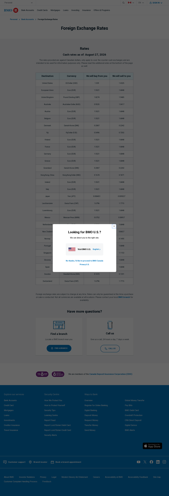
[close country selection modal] (114, 226)
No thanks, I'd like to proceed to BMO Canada (84, 261)
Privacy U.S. (84, 264)
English (96, 249)
